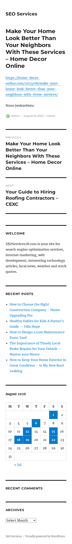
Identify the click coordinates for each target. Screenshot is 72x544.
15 (53, 431)
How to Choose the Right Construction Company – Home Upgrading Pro (35, 309)
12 (27, 431)
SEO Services (21, 14)
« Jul (17, 465)
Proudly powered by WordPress (45, 536)
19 (27, 440)
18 (18, 440)
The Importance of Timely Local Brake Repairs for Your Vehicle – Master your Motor (35, 348)
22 (53, 440)
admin (15, 115)
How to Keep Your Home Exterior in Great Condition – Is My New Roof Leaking (38, 365)
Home (51, 115)
